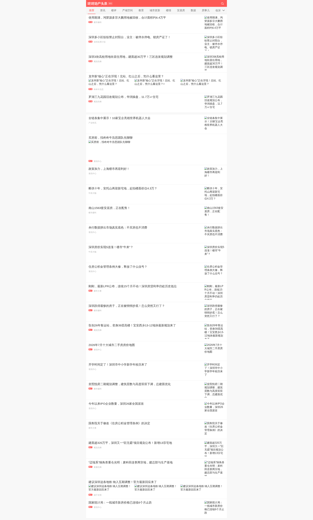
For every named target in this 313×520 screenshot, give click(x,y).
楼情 (168, 10)
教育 (141, 10)
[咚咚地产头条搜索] (223, 3)
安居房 (181, 10)
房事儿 (206, 10)
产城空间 (127, 10)
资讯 (102, 10)
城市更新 (155, 10)
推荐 (91, 10)
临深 (218, 10)
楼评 (113, 10)
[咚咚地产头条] (100, 3)
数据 (193, 10)
